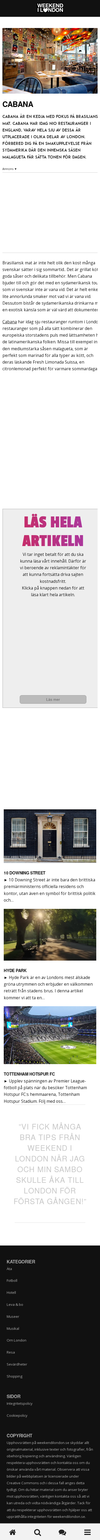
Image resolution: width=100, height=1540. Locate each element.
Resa (11, 1352)
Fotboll (12, 1280)
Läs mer (53, 699)
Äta (9, 1268)
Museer (13, 1316)
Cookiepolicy (17, 1415)
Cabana (9, 322)
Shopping (14, 1376)
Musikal (13, 1328)
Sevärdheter (17, 1364)
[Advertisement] (53, 646)
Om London (16, 1340)
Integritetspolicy (20, 1403)
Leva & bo (15, 1304)
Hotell (11, 1292)
